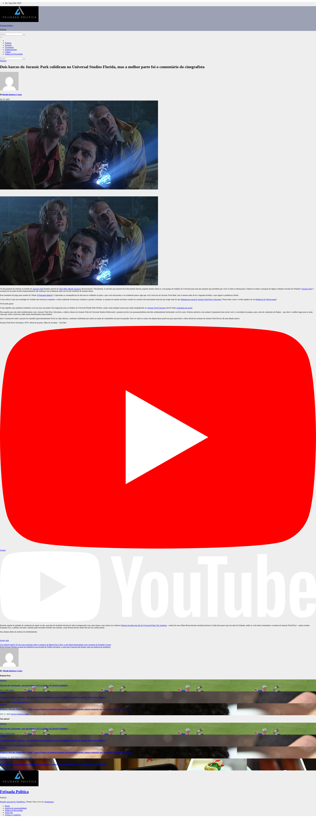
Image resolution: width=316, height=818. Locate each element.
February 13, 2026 (7, 745)
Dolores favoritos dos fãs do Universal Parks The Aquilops (144, 625)
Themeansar (49, 802)
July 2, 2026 (5, 733)
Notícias (8, 43)
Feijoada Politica (6, 25)
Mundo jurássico (74, 289)
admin (11, 690)
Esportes (8, 45)
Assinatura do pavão (184, 308)
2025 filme (63, 289)
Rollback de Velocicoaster (266, 299)
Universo (156, 308)
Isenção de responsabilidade (16, 808)
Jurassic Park (38, 289)
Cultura (8, 52)
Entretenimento (11, 50)
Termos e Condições (13, 815)
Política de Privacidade (14, 54)
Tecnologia (9, 47)
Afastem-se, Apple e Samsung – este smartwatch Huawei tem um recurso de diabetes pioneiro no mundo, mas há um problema (52, 697)
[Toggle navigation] (1, 37)
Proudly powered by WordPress (12, 802)
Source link (4, 640)
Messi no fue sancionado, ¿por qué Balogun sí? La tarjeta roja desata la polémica (34, 685)
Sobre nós (9, 813)
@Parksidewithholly (45, 295)
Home (7, 806)
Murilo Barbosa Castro (12, 94)
